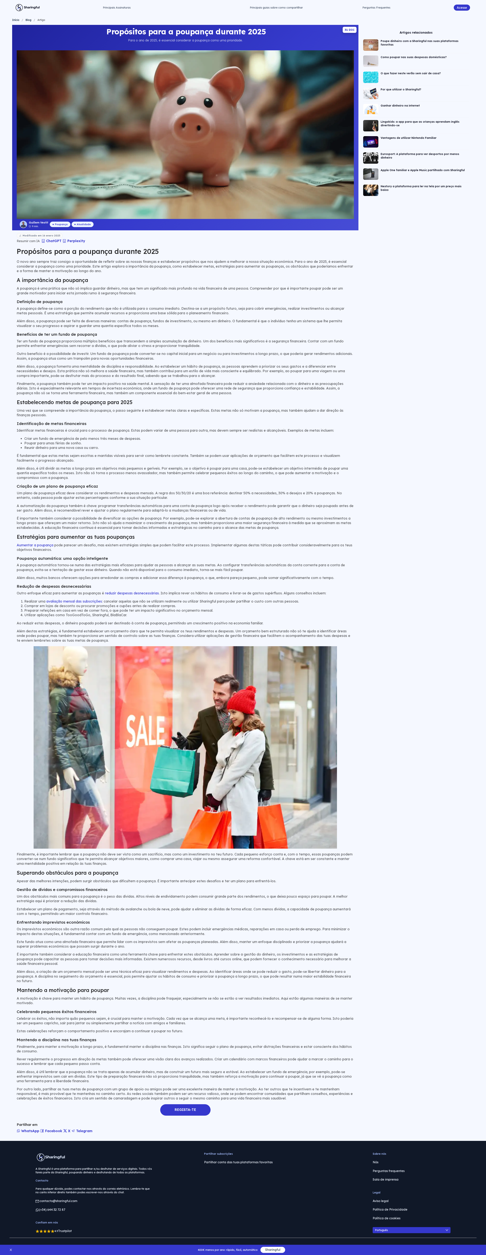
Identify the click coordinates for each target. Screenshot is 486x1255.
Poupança (61, 224)
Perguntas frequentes (389, 1171)
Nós (375, 1162)
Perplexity (75, 241)
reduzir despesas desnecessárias (132, 593)
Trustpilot (65, 1231)
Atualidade (84, 224)
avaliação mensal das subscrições (74, 601)
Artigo (41, 20)
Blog (28, 20)
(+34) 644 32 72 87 (52, 1210)
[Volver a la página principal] (27, 7)
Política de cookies (386, 1218)
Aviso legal (381, 1201)
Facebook (53, 1131)
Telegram (83, 1131)
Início (15, 20)
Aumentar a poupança (35, 545)
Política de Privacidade (390, 1209)
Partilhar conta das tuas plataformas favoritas (238, 1162)
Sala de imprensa (385, 1179)
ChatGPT (54, 241)
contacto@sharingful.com (58, 1201)
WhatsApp (30, 1131)
